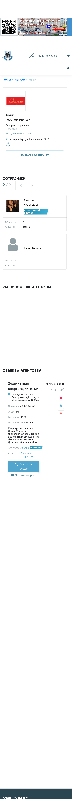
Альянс (24, 447)
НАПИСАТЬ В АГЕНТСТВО (34, 154)
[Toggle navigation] (28, 55)
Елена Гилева (32, 248)
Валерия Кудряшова (27, 455)
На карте (9, 144)
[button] (21, 185)
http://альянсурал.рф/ (18, 133)
